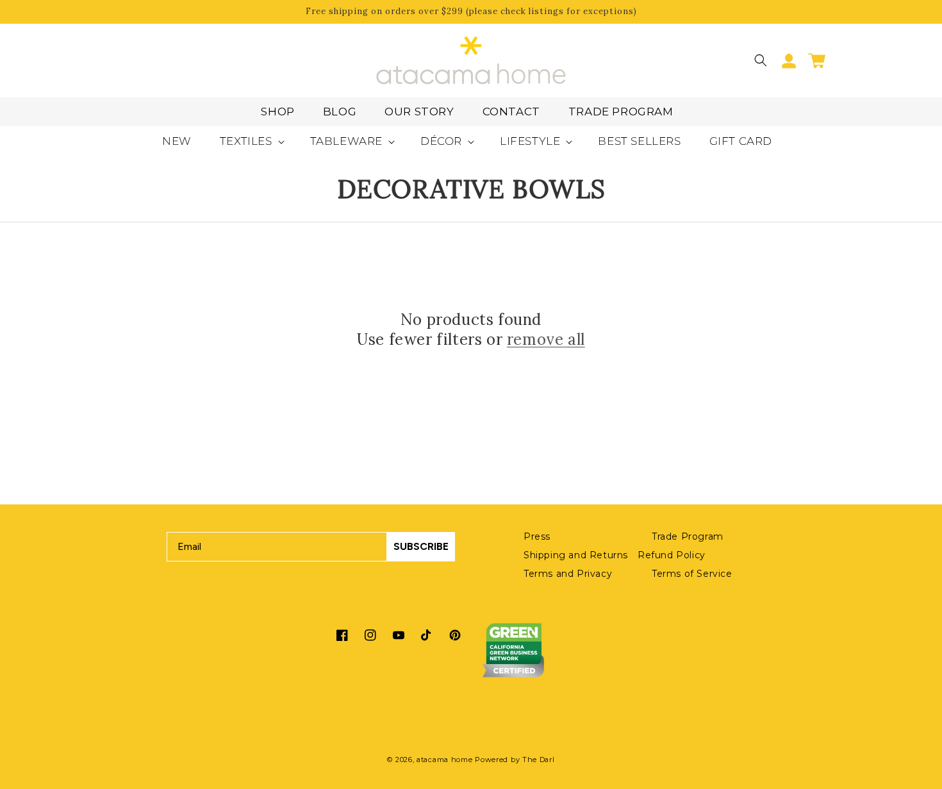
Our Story (419, 111)
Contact (511, 111)
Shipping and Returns (576, 555)
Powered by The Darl (514, 759)
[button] (761, 60)
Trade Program (620, 111)
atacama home (444, 759)
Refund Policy (672, 555)
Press (537, 536)
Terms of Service (692, 573)
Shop (277, 111)
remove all (546, 339)
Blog (339, 111)
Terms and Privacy (568, 573)
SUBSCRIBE (421, 546)
